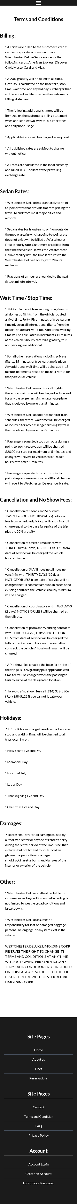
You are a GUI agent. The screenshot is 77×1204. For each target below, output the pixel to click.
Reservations (38, 1078)
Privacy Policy (39, 1135)
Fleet (38, 1069)
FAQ (38, 1126)
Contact (38, 1107)
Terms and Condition (38, 1116)
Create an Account (38, 1174)
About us (38, 1059)
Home (38, 1050)
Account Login (38, 1164)
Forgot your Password (38, 1183)
